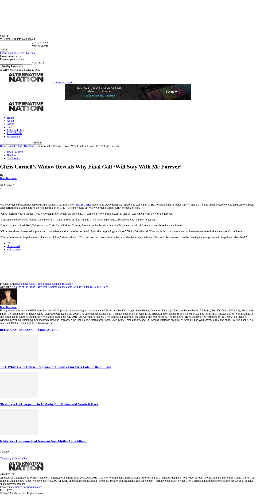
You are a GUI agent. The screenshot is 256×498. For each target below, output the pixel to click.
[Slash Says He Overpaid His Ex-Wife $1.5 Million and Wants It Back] (19, 397)
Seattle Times (83, 204)
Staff (9, 127)
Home (10, 117)
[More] (55, 193)
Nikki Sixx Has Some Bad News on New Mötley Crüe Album (43, 441)
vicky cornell (14, 249)
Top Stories (13, 158)
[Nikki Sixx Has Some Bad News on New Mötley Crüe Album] (19, 434)
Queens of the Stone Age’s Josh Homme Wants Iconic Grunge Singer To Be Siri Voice (60, 286)
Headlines (29, 145)
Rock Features (15, 145)
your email (38, 62)
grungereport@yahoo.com (27, 486)
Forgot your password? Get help (18, 52)
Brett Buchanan (8, 178)
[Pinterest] (30, 193)
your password (40, 45)
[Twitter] (17, 193)
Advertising (13, 136)
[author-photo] (8, 304)
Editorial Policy (15, 130)
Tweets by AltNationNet (13, 458)
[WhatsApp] (42, 193)
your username (40, 42)
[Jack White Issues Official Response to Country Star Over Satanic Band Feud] (19, 360)
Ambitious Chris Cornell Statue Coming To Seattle (45, 283)
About (10, 120)
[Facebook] (5, 193)
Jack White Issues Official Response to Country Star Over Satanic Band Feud (55, 367)
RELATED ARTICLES (14, 329)
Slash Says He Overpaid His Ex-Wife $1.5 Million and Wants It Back (49, 404)
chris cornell (13, 246)
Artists (10, 123)
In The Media (14, 133)
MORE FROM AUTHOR (44, 329)
